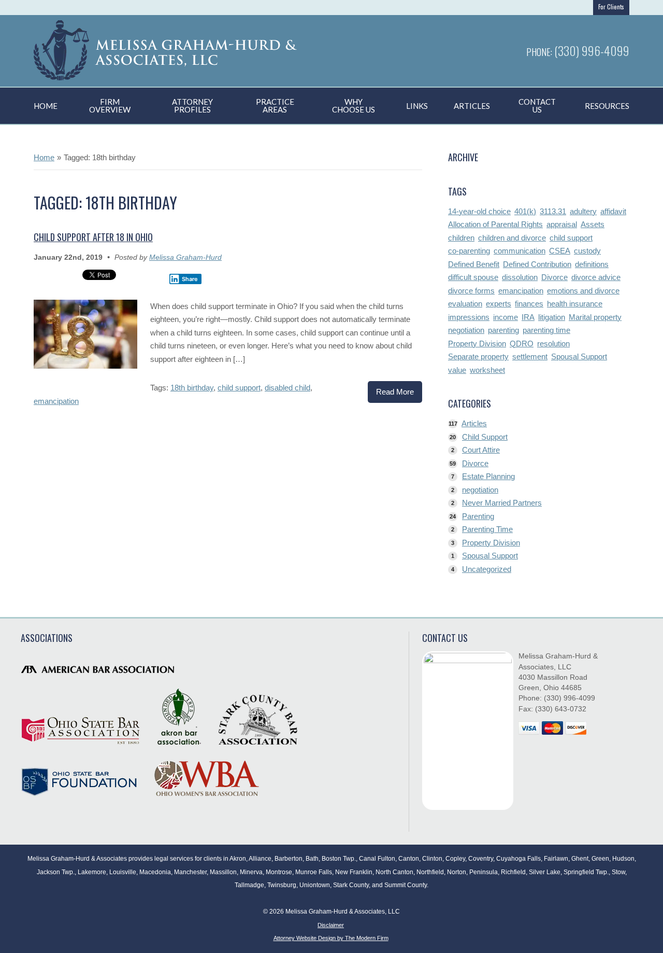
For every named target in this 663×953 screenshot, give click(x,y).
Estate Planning (488, 476)
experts (498, 303)
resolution (553, 343)
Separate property (478, 356)
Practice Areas (275, 105)
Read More (395, 391)
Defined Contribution (537, 264)
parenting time (546, 330)
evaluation (465, 303)
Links (417, 105)
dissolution (520, 277)
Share (190, 279)
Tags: (160, 387)
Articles (472, 105)
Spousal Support (579, 356)
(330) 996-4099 (591, 50)
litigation (551, 317)
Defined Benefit (473, 264)
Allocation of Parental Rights (495, 224)
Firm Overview (110, 105)
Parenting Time (487, 529)
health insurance (574, 303)
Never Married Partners (502, 502)
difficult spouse (473, 277)
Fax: (526, 709)
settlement (529, 356)
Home (45, 105)
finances (529, 303)
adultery (583, 211)
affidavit (613, 211)
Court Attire (481, 449)
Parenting (478, 516)
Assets (592, 224)
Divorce (554, 277)
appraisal (561, 224)
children (461, 238)
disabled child (287, 387)
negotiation (466, 330)
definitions (592, 264)
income (505, 317)
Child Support (485, 436)
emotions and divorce (583, 291)
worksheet (487, 370)
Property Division (477, 343)
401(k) (525, 211)
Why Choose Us (353, 105)
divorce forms (471, 291)
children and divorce (512, 238)
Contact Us (537, 105)
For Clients (611, 7)
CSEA (559, 251)
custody (587, 251)
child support (239, 387)
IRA (528, 317)
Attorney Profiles (192, 105)
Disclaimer (331, 925)
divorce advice (596, 277)
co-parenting (469, 251)
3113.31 (553, 211)
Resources (607, 105)
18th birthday (191, 387)
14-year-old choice (479, 211)
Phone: (540, 52)
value (457, 370)
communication (519, 251)
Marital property (595, 317)
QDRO (522, 343)
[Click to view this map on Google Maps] (468, 730)
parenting (503, 330)
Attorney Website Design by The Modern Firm (330, 938)
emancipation (56, 401)
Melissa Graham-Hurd (185, 257)
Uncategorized (486, 569)
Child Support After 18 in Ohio (93, 237)
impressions (468, 317)
